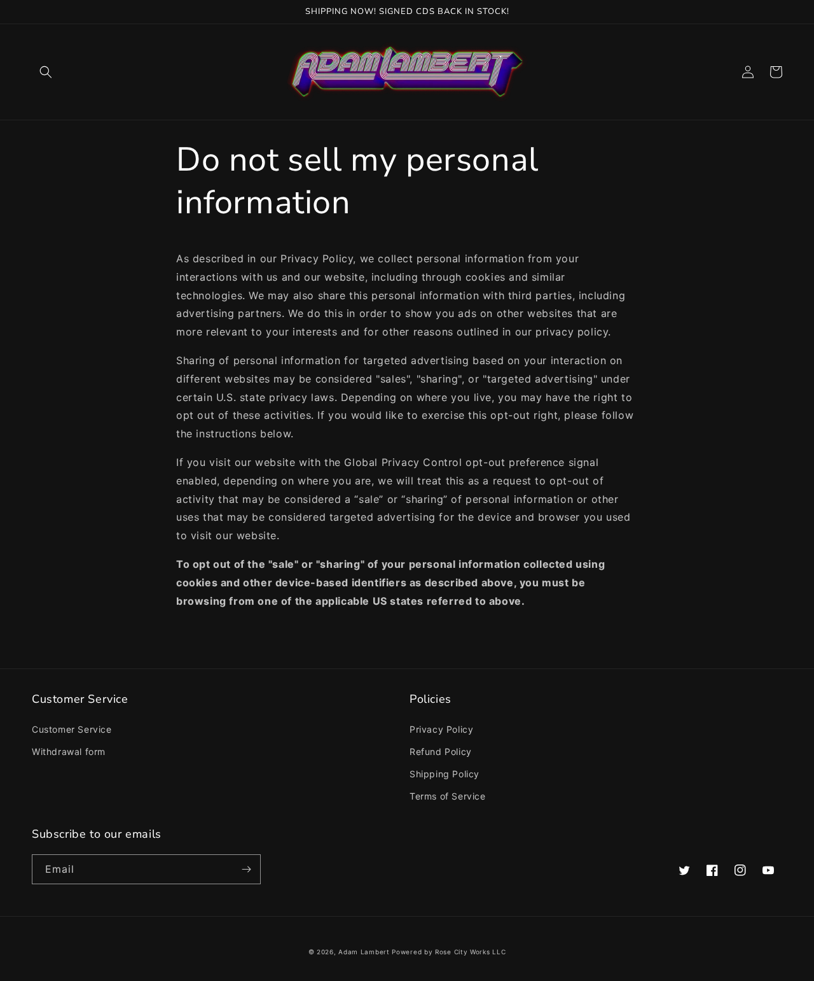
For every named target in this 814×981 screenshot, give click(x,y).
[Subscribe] (246, 869)
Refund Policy (441, 751)
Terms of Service (448, 796)
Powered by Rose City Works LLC (449, 952)
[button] (46, 72)
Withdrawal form (69, 751)
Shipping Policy (444, 773)
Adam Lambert (363, 952)
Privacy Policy (441, 729)
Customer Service (72, 729)
